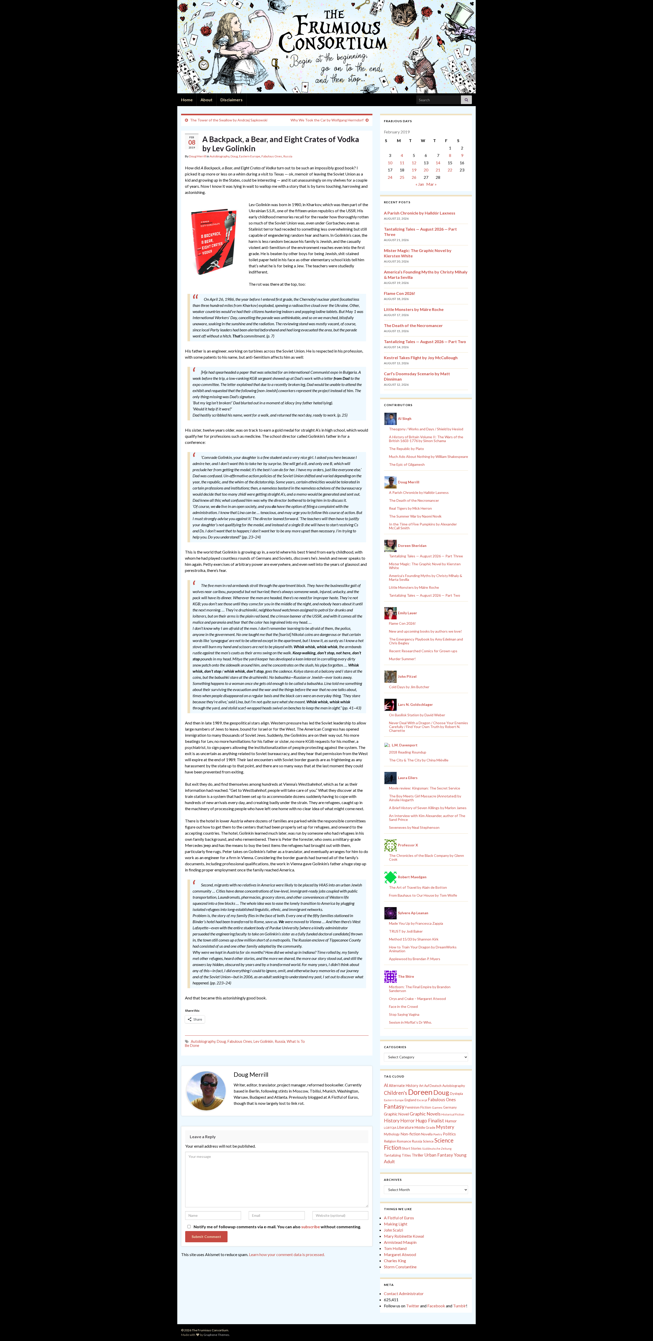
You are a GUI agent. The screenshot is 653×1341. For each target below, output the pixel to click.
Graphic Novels (425, 1114)
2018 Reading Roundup (407, 752)
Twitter (412, 1305)
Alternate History (403, 1085)
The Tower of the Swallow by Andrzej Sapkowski (228, 120)
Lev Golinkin (263, 1041)
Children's (395, 1093)
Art (421, 1086)
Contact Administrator (404, 1293)
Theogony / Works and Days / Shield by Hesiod (426, 429)
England (410, 1100)
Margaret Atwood (400, 1254)
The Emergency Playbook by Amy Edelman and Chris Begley (426, 641)
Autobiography (219, 156)
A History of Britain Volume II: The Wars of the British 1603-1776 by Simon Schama (426, 439)
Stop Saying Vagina (404, 1014)
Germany (450, 1107)
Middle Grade (425, 1127)
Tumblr (459, 1305)
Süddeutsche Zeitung (436, 1148)
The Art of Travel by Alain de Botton (418, 887)
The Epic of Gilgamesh (407, 464)
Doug (234, 156)
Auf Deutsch (433, 1086)
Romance (404, 1141)
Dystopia (456, 1094)
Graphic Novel (396, 1113)
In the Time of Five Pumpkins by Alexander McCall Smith (423, 526)
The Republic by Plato (406, 448)
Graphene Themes (216, 1335)
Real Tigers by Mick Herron (410, 508)
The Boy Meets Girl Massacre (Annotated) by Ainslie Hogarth (425, 798)
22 (450, 169)
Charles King (395, 1260)
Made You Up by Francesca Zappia (416, 923)
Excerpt (422, 1100)
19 (414, 169)
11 (402, 162)
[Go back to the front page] (326, 46)
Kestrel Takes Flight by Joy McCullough (421, 357)
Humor (451, 1121)
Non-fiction (410, 1134)
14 (438, 162)
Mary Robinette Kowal (404, 1236)
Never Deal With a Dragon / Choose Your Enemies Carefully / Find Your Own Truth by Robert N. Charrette (428, 727)
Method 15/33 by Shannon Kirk (413, 939)
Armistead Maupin (400, 1242)
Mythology (392, 1134)
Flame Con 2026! (399, 293)
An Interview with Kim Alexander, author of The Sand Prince (427, 817)
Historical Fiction (452, 1114)
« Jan (420, 184)
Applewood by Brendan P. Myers (414, 959)
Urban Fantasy (438, 1155)
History (391, 1120)
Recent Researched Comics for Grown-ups (423, 651)
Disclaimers (231, 99)
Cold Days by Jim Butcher (409, 687)
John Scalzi (393, 1229)
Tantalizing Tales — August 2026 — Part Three (426, 556)
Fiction (425, 1107)
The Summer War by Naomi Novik (415, 516)
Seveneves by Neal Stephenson (414, 827)
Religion (390, 1141)
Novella (427, 1134)
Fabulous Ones (271, 156)
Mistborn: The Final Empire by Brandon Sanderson (419, 989)
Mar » (431, 184)
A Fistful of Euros (399, 1217)
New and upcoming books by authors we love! (425, 631)
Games (437, 1107)
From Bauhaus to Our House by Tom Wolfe (423, 895)
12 (414, 162)
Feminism (412, 1107)
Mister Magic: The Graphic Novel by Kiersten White (425, 566)
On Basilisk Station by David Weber (417, 715)
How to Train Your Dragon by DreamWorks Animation (423, 949)
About (206, 99)
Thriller (418, 1155)
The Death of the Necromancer (413, 325)
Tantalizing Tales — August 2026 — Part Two (425, 341)
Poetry (437, 1134)
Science (428, 1141)
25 (402, 177)
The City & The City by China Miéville (418, 760)
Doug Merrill (197, 156)
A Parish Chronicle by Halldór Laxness (419, 212)
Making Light (395, 1223)
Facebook (436, 1305)
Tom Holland (395, 1248)
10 (390, 162)
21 (438, 169)
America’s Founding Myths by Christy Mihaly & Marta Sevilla (425, 577)
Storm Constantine (400, 1266)
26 (414, 177)
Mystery (445, 1127)
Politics (449, 1134)
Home (187, 99)
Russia (287, 156)
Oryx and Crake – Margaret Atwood (417, 998)
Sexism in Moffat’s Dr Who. (410, 1022)
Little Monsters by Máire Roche (414, 309)
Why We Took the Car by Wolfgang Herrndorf (327, 120)
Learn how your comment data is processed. (287, 1254)
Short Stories (411, 1148)
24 (390, 177)
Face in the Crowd (403, 1006)
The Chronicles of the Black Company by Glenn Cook (426, 857)
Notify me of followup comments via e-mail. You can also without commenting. (277, 1226)
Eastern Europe (249, 156)
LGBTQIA (390, 1128)
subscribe (310, 1226)
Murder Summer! (402, 659)
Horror (407, 1120)
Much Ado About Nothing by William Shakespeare (428, 456)
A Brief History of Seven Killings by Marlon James (428, 808)
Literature (405, 1127)
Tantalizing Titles (397, 1155)
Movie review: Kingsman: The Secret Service (424, 788)
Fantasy (394, 1106)
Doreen (420, 1091)
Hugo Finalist (430, 1120)
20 (426, 169)
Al (386, 1085)
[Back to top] (641, 1329)
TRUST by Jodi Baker (406, 931)
